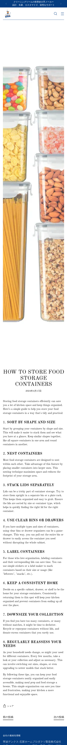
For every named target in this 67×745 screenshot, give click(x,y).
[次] (60, 3)
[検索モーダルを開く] (55, 13)
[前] (6, 3)
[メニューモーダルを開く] (62, 13)
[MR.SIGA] (8, 14)
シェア (10, 706)
